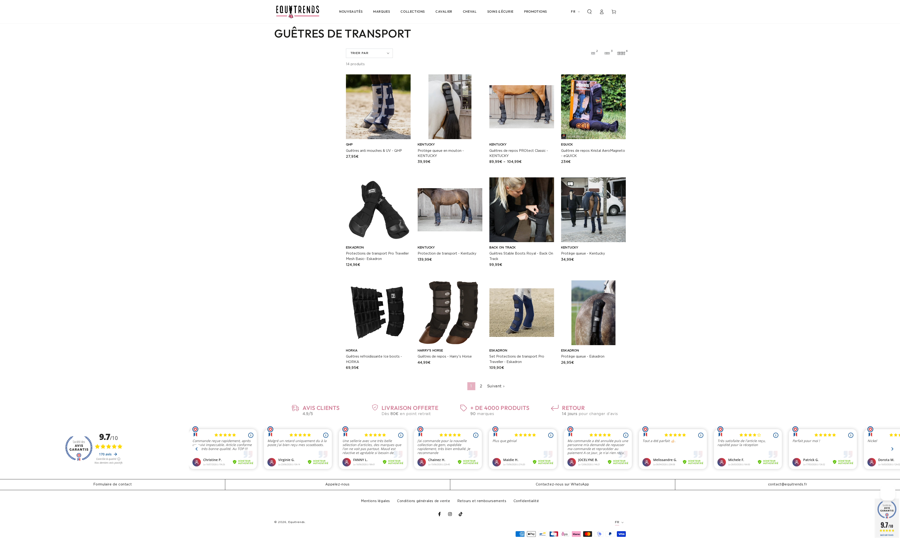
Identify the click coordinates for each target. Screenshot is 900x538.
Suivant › (495, 386)
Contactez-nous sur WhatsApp (562, 484)
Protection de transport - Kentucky (447, 253)
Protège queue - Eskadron (582, 356)
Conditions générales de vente (423, 501)
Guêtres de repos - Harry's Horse (445, 356)
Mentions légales (375, 501)
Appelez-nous (337, 484)
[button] (589, 12)
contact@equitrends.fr (787, 484)
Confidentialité (526, 501)
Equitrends (296, 522)
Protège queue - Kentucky (583, 253)
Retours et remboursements (481, 501)
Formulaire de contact (112, 484)
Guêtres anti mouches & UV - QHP (374, 151)
